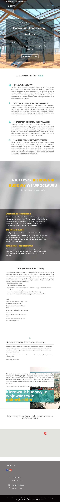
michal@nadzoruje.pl (18, 485)
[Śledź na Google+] (10, 470)
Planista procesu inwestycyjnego (30, 140)
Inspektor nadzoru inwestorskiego (31, 103)
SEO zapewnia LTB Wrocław (36, 500)
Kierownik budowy (23, 85)
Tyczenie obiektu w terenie (13, 306)
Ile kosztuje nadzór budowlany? (14, 314)
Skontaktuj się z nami (30, 56)
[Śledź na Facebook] (7, 470)
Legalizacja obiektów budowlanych (31, 122)
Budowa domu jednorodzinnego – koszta (16, 310)
